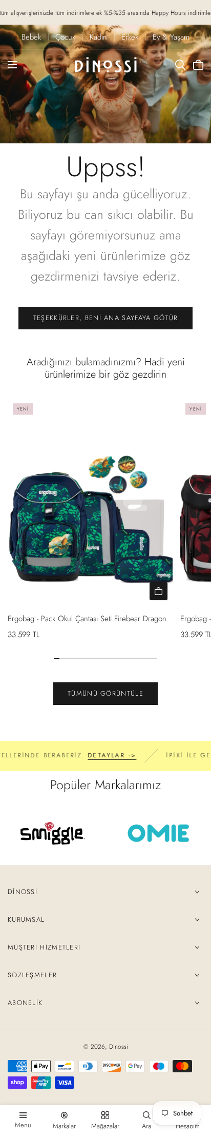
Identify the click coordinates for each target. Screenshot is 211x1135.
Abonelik (25, 1003)
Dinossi (22, 892)
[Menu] (12, 64)
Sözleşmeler (32, 975)
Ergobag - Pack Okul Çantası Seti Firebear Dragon (87, 618)
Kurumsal (26, 919)
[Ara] (180, 65)
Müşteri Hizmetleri (44, 947)
